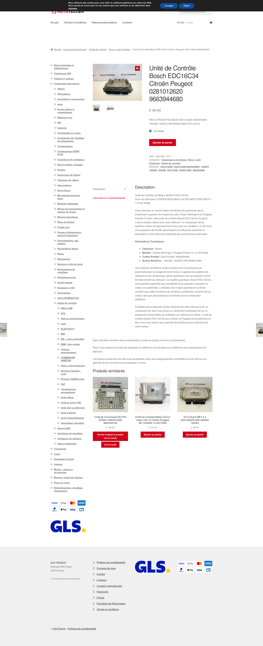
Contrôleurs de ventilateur (71, 159)
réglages (72, 8)
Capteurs (62, 127)
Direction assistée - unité (71, 372)
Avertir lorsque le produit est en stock (110, 436)
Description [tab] (99, 189)
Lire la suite (110, 444)
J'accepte (169, 5)
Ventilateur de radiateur (69, 438)
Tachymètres (64, 292)
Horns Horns (63, 190)
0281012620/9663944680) (187, 166)
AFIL (63, 313)
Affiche (61, 88)
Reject (187, 5)
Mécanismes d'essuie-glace (68, 197)
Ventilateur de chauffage (70, 433)
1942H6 (153, 170)
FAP (63, 384)
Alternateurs (63, 93)
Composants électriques (75, 49)
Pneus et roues (62, 482)
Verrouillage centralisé (72, 423)
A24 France (59, 628)
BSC (63, 333)
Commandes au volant (69, 132)
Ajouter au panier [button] (153, 434)
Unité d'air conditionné (73, 407)
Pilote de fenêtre (65, 222)
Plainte (100, 597)
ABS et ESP (67, 308)
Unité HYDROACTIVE (68, 298)
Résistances (63, 258)
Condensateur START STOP (68, 153)
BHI (59, 122)
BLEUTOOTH (67, 328)
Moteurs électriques (67, 217)
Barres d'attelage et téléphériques (64, 67)
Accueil (55, 22)
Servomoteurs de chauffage (66, 271)
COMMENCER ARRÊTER (68, 359)
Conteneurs (60, 448)
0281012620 (167, 166)
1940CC (205, 166)
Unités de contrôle (97, 49)
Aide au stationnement (72, 318)
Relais (60, 253)
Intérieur (58, 464)
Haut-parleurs (64, 185)
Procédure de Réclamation (111, 603)
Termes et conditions (75, 22)
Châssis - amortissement (68, 351)
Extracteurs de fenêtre (68, 174)
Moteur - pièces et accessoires (63, 471)
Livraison (127, 22)
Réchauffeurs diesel (67, 248)
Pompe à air (63, 227)
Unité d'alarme (68, 412)
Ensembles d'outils (64, 459)
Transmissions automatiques (68, 391)
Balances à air (64, 117)
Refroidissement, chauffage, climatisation (68, 489)
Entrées (61, 169)
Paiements (102, 591)
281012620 (172, 170)
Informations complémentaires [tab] (109, 198)
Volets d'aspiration (67, 443)
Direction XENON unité (72, 379)
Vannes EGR (63, 428)
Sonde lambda (64, 282)
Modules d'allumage (67, 203)
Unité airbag (67, 397)
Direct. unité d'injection (119, 49)
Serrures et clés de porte (70, 264)
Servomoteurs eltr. (66, 277)
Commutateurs (65, 146)
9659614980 (185, 170)
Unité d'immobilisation (72, 417)
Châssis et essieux (64, 78)
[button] (137, 68)
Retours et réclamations (104, 22)
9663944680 (199, 170)
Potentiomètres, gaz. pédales (68, 242)
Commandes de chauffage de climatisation (70, 139)
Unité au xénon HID (71, 402)
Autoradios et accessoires (71, 99)
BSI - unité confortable (72, 339)
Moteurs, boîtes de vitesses (68, 477)
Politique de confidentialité (111, 562)
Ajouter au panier (162, 142)
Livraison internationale (109, 586)
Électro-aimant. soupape (70, 164)
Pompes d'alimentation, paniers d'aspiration (69, 234)
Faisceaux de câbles (68, 180)
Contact (101, 574)
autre (60, 104)
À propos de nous (106, 568)
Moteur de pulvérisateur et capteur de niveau (71, 210)
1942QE (162, 170)
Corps (57, 453)
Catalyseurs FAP (62, 73)
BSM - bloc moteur (70, 344)
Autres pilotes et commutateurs (66, 111)
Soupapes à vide (66, 287)
